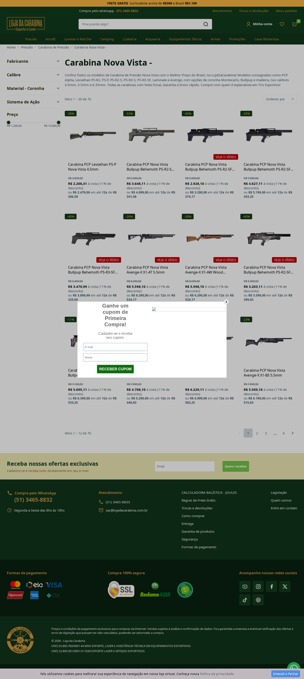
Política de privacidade (217, 674)
